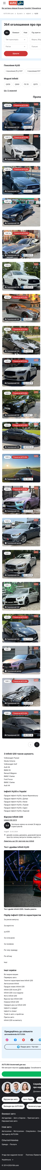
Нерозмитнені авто (9, 1121)
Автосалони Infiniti (11, 984)
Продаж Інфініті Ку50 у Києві (15, 802)
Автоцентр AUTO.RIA (10, 1134)
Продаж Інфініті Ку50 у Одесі (15, 808)
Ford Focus (8, 779)
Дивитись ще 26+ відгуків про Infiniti (19, 841)
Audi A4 (7, 785)
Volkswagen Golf (10, 764)
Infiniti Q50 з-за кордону (13, 993)
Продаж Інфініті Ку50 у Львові (16, 805)
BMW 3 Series (9, 782)
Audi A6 (7, 767)
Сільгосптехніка (10, 1140)
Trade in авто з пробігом (14, 1014)
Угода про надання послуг (12, 1155)
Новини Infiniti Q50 (11, 1002)
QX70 (35, 84)
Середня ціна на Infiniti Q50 (15, 1005)
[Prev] (30, 744)
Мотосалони (19, 1131)
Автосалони (6, 1131)
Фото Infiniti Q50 (10, 996)
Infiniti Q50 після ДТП (12, 990)
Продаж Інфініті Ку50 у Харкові (16, 811)
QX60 (17, 84)
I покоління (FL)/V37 (14, 71)
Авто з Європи (19, 1118)
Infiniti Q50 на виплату (13, 1020)
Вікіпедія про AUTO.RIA (13, 1106)
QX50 (8, 84)
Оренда (5, 1144)
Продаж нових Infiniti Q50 (14, 987)
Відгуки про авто (11, 1099)
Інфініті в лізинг (10, 1011)
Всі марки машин (11, 974)
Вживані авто (9, 1113)
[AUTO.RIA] (16, 3)
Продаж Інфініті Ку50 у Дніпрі (16, 799)
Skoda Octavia (9, 761)
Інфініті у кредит (10, 1008)
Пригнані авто (33, 1118)
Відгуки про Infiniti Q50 (13, 999)
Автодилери (6, 1118)
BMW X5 (7, 770)
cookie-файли (24, 1068)
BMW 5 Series (9, 776)
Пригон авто (9, 1017)
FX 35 (26, 84)
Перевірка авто (10, 977)
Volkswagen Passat (11, 758)
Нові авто (6, 1127)
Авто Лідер (27, 1099)
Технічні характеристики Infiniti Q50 (18, 981)
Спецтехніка (31, 1131)
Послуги (13, 1144)
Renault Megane (10, 773)
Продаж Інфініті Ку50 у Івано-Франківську (21, 796)
